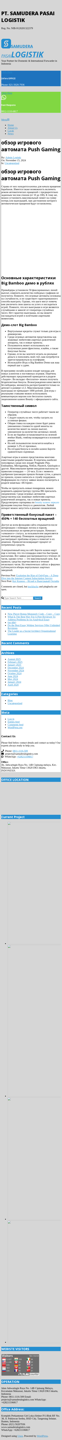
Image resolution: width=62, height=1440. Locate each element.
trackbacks (33, 586)
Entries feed (14, 721)
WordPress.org (15, 727)
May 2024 (13, 679)
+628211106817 (25, 756)
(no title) (12, 622)
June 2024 (13, 676)
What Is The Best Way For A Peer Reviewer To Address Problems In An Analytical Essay (31, 618)
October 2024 (14, 673)
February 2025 (15, 662)
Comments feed (15, 724)
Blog (10, 700)
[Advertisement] (31, 240)
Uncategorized (12, 163)
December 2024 (16, 667)
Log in (11, 719)
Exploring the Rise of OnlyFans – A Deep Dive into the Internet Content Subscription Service (29, 577)
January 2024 (14, 682)
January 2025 (14, 665)
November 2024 (16, 670)
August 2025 (14, 659)
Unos (20, 1436)
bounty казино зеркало (47, 502)
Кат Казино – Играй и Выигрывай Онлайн (35, 581)
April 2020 (13, 684)
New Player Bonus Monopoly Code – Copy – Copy (34, 614)
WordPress (42, 1436)
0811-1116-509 (20, 751)
